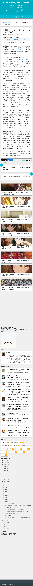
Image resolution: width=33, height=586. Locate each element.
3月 (6, 501)
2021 (5, 468)
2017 (5, 477)
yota (11, 22)
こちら (14, 48)
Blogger (11, 584)
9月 (6, 489)
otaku (26, 448)
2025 (5, 460)
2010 (5, 529)
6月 (6, 495)
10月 (6, 487)
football (25, 445)
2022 (5, 466)
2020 (5, 470)
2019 (5, 473)
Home (5, 22)
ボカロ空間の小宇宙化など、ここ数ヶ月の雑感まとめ (17, 517)
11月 (6, 485)
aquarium (5, 442)
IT (12, 448)
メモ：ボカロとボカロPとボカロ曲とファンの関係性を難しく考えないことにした (18, 506)
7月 (6, 493)
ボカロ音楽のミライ (9, 515)
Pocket (4, 162)
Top (3, 17)
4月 (6, 499)
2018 (5, 475)
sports (4, 451)
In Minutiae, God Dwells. (16, 2)
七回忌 (8, 352)
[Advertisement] (16, 309)
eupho (17, 445)
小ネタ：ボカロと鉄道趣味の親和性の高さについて (17, 511)
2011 (5, 526)
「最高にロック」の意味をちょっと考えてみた (16, 31)
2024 (5, 462)
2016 (5, 479)
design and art (7, 445)
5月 (6, 497)
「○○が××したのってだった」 (14, 40)
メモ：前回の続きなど (10, 503)
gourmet (5, 448)
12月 (6, 483)
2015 (5, 481)
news (18, 448)
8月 (6, 491)
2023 (5, 464)
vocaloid (13, 451)
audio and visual (16, 34)
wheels (22, 451)
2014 (5, 520)
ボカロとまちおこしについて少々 (13, 513)
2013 (5, 522)
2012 (5, 524)
